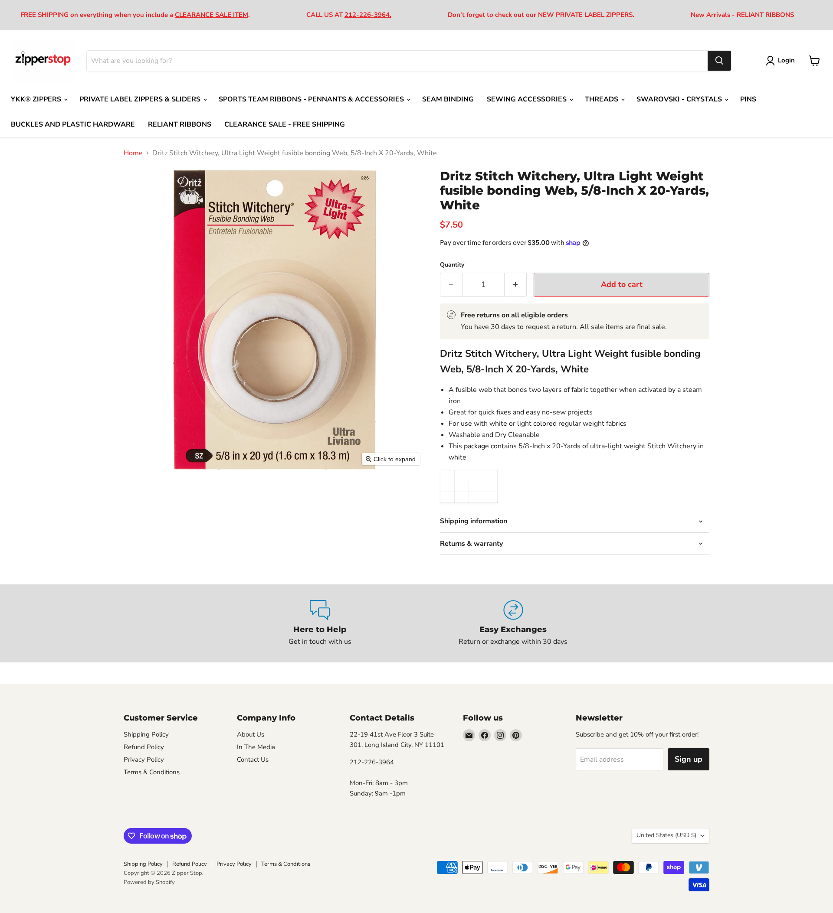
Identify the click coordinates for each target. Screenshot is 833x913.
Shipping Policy (146, 734)
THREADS (602, 99)
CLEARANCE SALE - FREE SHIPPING (284, 124)
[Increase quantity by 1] (516, 285)
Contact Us (253, 759)
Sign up (688, 759)
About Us (250, 734)
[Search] (719, 61)
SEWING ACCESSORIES (527, 99)
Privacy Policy (144, 759)
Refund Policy (144, 747)
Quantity (452, 264)
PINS (748, 99)
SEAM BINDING (448, 99)
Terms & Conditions (152, 772)
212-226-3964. (367, 14)
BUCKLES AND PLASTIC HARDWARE (73, 124)
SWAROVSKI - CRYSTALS (680, 99)
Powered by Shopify (149, 882)
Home (133, 153)
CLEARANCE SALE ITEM (211, 14)
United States (666, 835)
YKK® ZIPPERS (37, 99)
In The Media (256, 747)
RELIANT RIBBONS (179, 124)
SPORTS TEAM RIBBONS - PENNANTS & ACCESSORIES (312, 99)
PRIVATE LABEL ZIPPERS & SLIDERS (140, 99)
